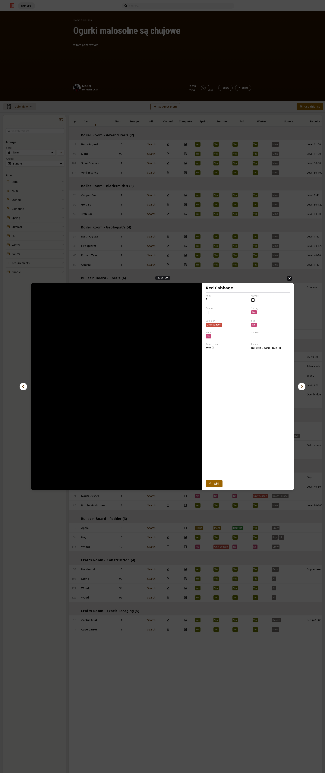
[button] (23, 386)
